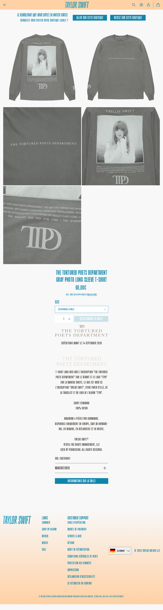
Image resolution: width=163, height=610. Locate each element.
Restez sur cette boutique (128, 18)
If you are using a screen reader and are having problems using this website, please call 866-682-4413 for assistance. (81, 596)
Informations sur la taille (81, 481)
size (57, 301)
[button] (4, 4)
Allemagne (121, 550)
